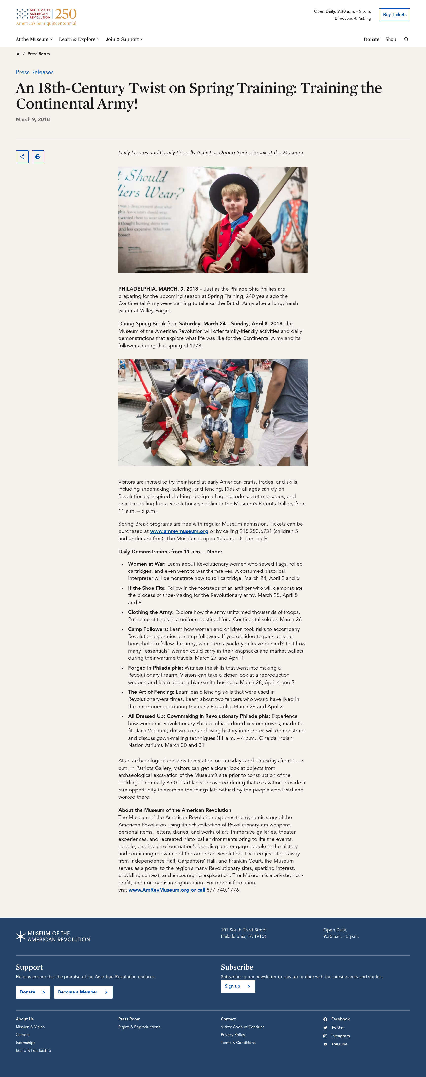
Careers (22, 1035)
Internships (26, 1043)
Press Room (129, 1019)
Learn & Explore (77, 39)
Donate (371, 39)
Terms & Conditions (238, 1043)
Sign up (232, 986)
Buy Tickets (395, 15)
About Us (25, 1019)
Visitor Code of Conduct (242, 1027)
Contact (228, 1019)
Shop (390, 39)
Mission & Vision (30, 1027)
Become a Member (77, 992)
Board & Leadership (33, 1051)
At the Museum (32, 39)
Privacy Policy (233, 1035)
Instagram (340, 1036)
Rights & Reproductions (139, 1027)
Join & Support (122, 39)
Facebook (340, 1019)
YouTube (339, 1044)
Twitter (337, 1028)
